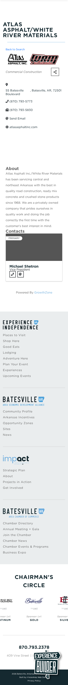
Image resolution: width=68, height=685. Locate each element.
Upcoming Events (17, 376)
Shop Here (11, 341)
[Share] (55, 72)
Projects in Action (17, 482)
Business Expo (14, 552)
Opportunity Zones (18, 423)
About (8, 476)
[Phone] (12, 274)
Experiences (12, 370)
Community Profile (17, 411)
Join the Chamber (17, 535)
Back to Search (15, 49)
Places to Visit (14, 335)
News (7, 435)
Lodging (9, 352)
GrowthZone (43, 292)
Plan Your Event (15, 364)
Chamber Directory (18, 523)
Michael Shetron (23, 266)
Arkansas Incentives (19, 417)
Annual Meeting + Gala (21, 529)
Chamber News (15, 541)
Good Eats (11, 347)
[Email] (20, 274)
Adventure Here (15, 358)
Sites (7, 429)
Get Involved (13, 488)
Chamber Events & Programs (26, 546)
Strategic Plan (14, 470)
